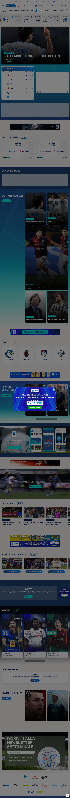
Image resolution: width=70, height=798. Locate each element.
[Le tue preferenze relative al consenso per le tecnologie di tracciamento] (67, 795)
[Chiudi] (56, 388)
